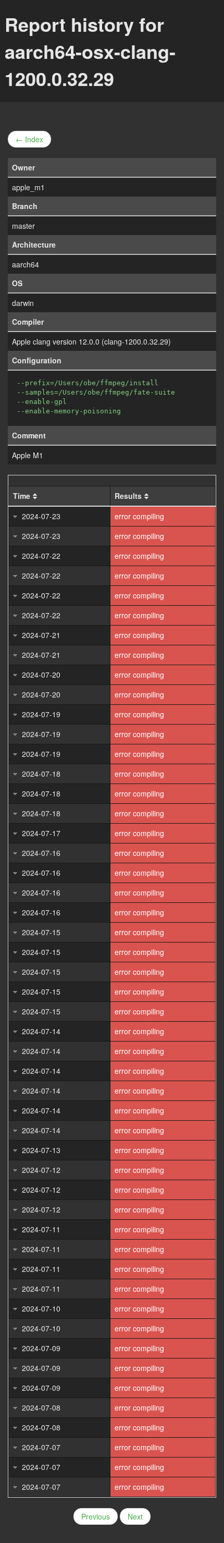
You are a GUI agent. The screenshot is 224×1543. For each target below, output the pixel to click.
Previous (95, 1516)
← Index (29, 139)
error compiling (139, 516)
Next (135, 1516)
